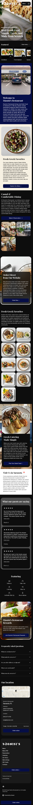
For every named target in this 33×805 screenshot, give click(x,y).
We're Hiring (5, 760)
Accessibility (5, 778)
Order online (15, 730)
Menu (24, 3)
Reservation (5, 753)
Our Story (5, 757)
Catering (4, 755)
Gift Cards (5, 762)
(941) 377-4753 (7, 717)
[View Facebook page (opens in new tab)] (3, 786)
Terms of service (6, 776)
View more (6, 518)
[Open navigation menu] (28, 3)
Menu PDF (5, 751)
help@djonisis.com (8, 720)
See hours (26, 726)
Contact (4, 764)
